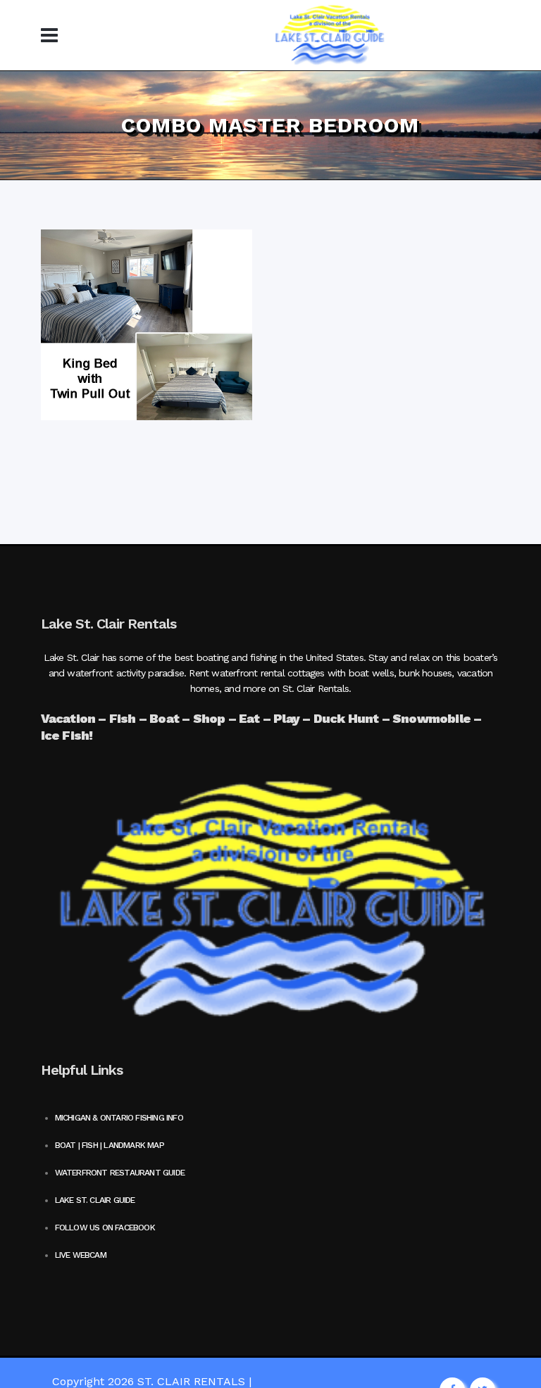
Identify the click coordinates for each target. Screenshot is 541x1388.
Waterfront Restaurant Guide (120, 1173)
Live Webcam (80, 1255)
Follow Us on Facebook (105, 1227)
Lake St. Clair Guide (95, 1200)
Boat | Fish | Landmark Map (109, 1145)
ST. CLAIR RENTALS (191, 1381)
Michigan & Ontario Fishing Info (119, 1118)
